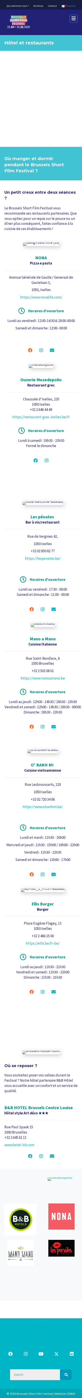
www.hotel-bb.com (19, 1144)
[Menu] (41, 1333)
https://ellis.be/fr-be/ (43, 943)
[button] (30, 350)
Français (70, 5)
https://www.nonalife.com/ (41, 297)
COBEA (70, 1394)
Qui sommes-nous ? (18, 5)
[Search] (66, 1374)
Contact (52, 5)
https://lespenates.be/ (43, 558)
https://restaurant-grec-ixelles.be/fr (41, 417)
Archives (38, 5)
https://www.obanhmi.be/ (43, 806)
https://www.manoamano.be (43, 678)
